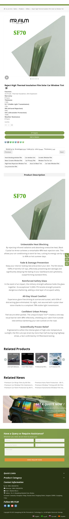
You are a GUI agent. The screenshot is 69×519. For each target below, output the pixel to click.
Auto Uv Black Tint (36, 163)
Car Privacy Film (30, 160)
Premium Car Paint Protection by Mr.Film (19, 388)
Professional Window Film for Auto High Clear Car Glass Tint (41, 367)
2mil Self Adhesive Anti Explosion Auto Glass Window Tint (14, 367)
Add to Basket (34, 137)
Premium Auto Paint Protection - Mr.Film (50, 383)
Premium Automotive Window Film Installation (50, 388)
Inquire (35, 133)
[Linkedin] (8, 505)
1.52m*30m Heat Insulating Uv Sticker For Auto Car (27, 367)
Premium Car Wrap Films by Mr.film (17, 383)
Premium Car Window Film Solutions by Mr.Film (19, 385)
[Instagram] (15, 505)
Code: (28, 149)
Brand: (17, 149)
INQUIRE (58, 415)
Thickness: (47, 149)
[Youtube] (12, 505)
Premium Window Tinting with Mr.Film (49, 385)
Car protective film (11, 166)
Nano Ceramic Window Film (13, 160)
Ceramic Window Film (45, 157)
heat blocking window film (13, 157)
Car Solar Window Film (52, 163)
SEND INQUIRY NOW (34, 460)
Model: (8, 149)
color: (37, 149)
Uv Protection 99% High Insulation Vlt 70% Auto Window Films (55, 367)
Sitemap (60, 512)
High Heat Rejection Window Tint (16, 163)
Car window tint (30, 157)
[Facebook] (5, 505)
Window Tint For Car (45, 160)
